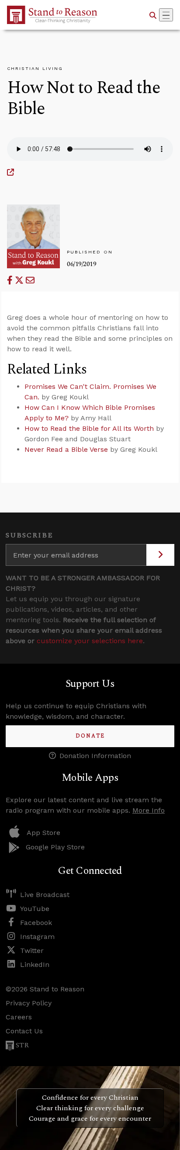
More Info (148, 810)
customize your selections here (90, 641)
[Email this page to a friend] (30, 280)
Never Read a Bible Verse (66, 449)
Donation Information (95, 756)
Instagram (37, 936)
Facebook (36, 922)
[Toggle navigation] (166, 14)
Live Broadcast (44, 894)
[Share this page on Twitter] (20, 280)
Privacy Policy (29, 1003)
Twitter (32, 950)
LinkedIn (34, 964)
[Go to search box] (153, 15)
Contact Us (24, 1031)
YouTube (34, 908)
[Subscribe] (160, 555)
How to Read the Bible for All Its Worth (89, 428)
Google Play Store (55, 847)
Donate (90, 736)
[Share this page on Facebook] (11, 280)
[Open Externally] (10, 172)
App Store (43, 832)
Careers (19, 1017)
